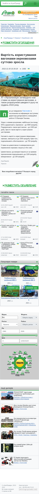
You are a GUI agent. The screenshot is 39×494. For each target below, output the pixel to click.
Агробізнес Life (27, 38)
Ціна (3, 338)
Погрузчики (23, 409)
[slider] (3, 335)
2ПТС (15, 435)
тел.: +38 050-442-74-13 (26, 487)
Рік (3, 328)
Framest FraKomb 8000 (21, 425)
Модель (24, 314)
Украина (3, 163)
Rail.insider (26, 111)
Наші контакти (23, 485)
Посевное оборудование (21, 399)
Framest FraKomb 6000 (27, 423)
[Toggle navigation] (35, 3)
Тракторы (17, 397)
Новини (17, 38)
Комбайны (34, 435)
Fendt (20, 435)
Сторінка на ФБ (6, 491)
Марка (4, 314)
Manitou (16, 409)
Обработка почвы (26, 397)
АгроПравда (8, 38)
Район (23, 321)
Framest (16, 423)
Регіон (4, 321)
